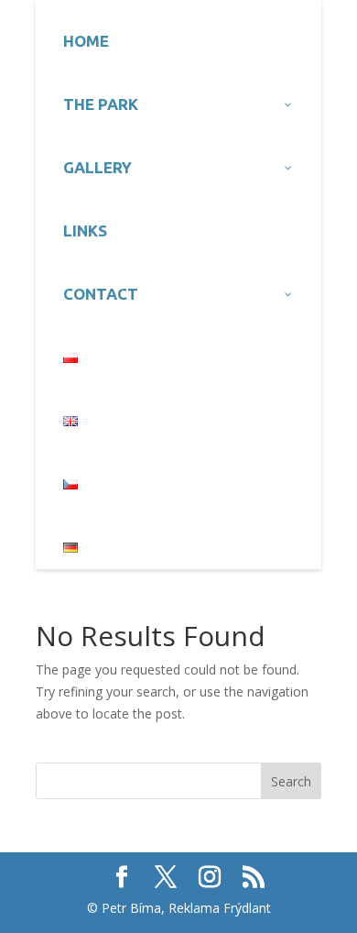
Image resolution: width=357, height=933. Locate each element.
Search (291, 781)
